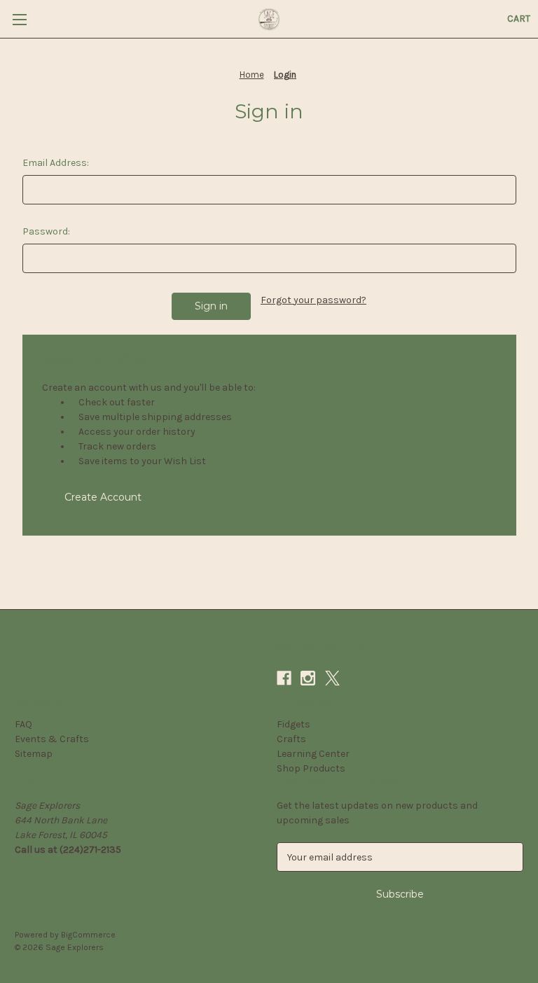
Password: (46, 231)
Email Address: (55, 163)
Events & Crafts (52, 739)
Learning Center (313, 754)
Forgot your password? (313, 300)
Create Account (103, 497)
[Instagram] (308, 678)
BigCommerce (88, 935)
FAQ (23, 724)
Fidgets (293, 724)
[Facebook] (284, 678)
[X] (332, 678)
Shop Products (311, 768)
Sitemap (34, 754)
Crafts (291, 739)
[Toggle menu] (19, 19)
